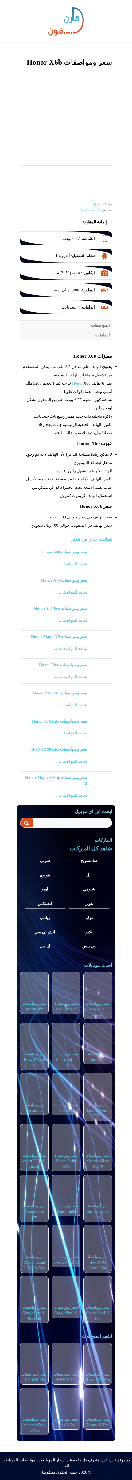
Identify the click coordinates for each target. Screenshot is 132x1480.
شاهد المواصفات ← (70, 564)
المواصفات (100, 325)
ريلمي (45, 917)
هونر (76, 538)
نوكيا (89, 917)
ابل (89, 875)
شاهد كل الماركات (91, 848)
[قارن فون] (66, 20)
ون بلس (89, 946)
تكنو (89, 932)
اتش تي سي (44, 932)
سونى (45, 860)
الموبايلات (90, 210)
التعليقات (102, 335)
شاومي (89, 889)
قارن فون (108, 1460)
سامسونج (89, 860)
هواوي (45, 875)
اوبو (45, 889)
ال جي (45, 946)
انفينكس (45, 903)
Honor (77, 383)
